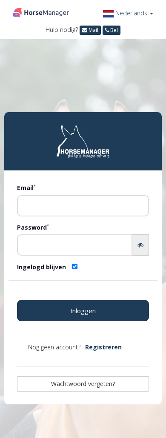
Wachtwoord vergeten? (83, 384)
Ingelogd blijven (41, 267)
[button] (128, 13)
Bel (113, 30)
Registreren (103, 347)
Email (26, 187)
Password (33, 227)
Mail (92, 30)
